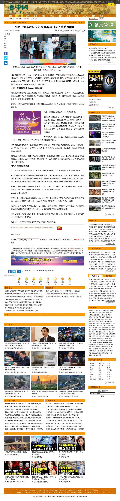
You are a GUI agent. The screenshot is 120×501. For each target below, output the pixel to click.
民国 (97, 349)
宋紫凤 (92, 363)
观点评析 (19, 18)
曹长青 (101, 379)
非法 (14, 455)
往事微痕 (96, 319)
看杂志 (53, 492)
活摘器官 (96, 315)
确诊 (5, 43)
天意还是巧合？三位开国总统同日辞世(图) (102, 50)
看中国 (19, 8)
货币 (100, 332)
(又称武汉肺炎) (98, 310)
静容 (100, 374)
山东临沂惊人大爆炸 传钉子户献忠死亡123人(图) (21, 406)
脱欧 (107, 329)
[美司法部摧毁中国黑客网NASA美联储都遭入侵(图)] (95, 165)
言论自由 (91, 344)
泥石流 (8, 348)
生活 (85, 16)
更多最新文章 (110, 243)
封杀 (5, 47)
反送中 (109, 325)
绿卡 (104, 346)
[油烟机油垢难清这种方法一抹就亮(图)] (44, 352)
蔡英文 (113, 334)
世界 (68, 16)
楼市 (94, 334)
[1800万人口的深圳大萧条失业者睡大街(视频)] (71, 461)
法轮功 (90, 340)
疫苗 (97, 317)
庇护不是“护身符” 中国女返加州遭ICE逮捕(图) (109, 159)
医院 (68, 348)
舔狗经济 (45, 482)
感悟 (101, 353)
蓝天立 (39, 348)
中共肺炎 (91, 310)
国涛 (8, 372)
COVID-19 (94, 313)
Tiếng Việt (88, 490)
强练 (46, 396)
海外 (110, 346)
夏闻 (108, 368)
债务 (113, 329)
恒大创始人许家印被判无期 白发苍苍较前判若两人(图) (23, 420)
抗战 (103, 349)
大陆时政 (11, 18)
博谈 (52, 16)
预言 (40, 396)
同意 (111, 4)
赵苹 (108, 372)
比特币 (96, 332)
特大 (76, 30)
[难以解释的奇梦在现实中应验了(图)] (95, 173)
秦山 (91, 374)
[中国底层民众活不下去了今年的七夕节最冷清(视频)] (44, 461)
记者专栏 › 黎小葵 (76, 22)
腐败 (95, 327)
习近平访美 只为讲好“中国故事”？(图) (100, 236)
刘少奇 (102, 351)
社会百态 (26, 18)
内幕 (102, 325)
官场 (27, 16)
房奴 (65, 482)
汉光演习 (91, 319)
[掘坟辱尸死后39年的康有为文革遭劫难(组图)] (95, 206)
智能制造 (63, 457)
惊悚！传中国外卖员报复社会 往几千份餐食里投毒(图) (23, 403)
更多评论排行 (110, 302)
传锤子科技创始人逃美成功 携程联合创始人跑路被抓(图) (64, 412)
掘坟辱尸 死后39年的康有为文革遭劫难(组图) (108, 208)
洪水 (100, 317)
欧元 (107, 332)
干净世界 (27, 492)
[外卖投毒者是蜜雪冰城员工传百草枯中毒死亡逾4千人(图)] (71, 328)
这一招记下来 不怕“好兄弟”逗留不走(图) (101, 229)
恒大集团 (48, 348)
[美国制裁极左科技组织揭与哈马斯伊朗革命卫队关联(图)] (95, 181)
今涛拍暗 (102, 363)
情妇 (90, 327)
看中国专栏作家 (95, 360)
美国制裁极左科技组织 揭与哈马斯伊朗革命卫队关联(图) (109, 184)
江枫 (100, 377)
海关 (90, 346)
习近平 (103, 313)
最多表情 (109, 276)
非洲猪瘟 (106, 336)
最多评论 (95, 276)
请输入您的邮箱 (102, 391)
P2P (114, 336)
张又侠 (108, 313)
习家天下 (18, 482)
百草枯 (72, 348)
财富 (100, 334)
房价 (100, 336)
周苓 (91, 370)
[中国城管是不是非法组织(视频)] (17, 437)
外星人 (90, 355)
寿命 (94, 355)
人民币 (103, 332)
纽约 (60, 16)
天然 (42, 372)
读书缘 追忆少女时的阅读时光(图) (99, 60)
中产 (103, 334)
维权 (102, 338)
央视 (100, 344)
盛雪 (100, 372)
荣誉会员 (73, 248)
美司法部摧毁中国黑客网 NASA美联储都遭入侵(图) (109, 167)
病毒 (68, 75)
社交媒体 (94, 329)
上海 (5, 38)
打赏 (65, 30)
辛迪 (108, 379)
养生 (100, 355)
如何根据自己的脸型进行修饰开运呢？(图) (102, 231)
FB (98, 329)
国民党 (106, 319)
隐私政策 (63, 490)
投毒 (65, 348)
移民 (105, 344)
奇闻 (93, 16)
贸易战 (99, 313)
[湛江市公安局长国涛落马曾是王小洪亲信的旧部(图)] (17, 352)
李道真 (101, 365)
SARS (104, 342)
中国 (12, 396)
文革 (97, 355)
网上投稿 (24, 490)
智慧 (98, 353)
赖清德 (110, 321)
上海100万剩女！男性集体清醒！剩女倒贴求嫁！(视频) (23, 412)
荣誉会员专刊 (95, 44)
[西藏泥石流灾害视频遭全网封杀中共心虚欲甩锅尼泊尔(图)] (71, 376)
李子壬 (109, 377)
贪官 (112, 325)
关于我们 (46, 490)
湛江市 (16, 372)
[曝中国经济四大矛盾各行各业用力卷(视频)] (71, 437)
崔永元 (94, 325)
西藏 (12, 348)
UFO (95, 321)
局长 (74, 372)
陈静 (100, 370)
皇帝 (108, 351)
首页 (10, 16)
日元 (110, 332)
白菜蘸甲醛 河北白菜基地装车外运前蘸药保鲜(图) (21, 310)
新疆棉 (109, 315)
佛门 (23, 482)
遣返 (93, 346)
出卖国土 (91, 315)
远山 (100, 368)
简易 (108, 363)
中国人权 (34, 18)
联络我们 (33, 490)
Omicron (6, 41)
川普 (104, 310)
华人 (102, 344)
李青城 (109, 374)
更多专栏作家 (110, 382)
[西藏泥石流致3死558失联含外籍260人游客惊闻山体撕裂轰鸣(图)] (95, 116)
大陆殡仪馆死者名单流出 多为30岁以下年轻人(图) (21, 409)
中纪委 (12, 372)
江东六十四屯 (101, 340)
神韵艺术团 (36, 492)
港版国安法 (109, 317)
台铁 (100, 315)
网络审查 (95, 340)
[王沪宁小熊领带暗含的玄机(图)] (95, 149)
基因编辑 (94, 338)
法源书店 (45, 492)
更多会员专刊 (110, 62)
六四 (111, 313)
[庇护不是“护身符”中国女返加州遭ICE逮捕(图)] (95, 157)
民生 (107, 346)
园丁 (91, 372)
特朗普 (107, 310)
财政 (97, 334)
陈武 (35, 348)
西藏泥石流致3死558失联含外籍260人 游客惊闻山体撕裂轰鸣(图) (108, 118)
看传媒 (73, 492)
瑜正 (91, 377)
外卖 (62, 348)
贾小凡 (92, 365)
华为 (93, 327)
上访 (110, 338)
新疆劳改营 (109, 342)
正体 (61, 30)
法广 (90, 329)
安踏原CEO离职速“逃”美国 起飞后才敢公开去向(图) (63, 418)
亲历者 (21, 348)
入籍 (101, 346)
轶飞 (91, 368)
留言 (68, 30)
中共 (98, 321)
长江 (94, 317)
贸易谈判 (108, 323)
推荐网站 (19, 492)
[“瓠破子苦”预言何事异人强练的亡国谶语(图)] (44, 376)
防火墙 (99, 338)
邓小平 (94, 351)
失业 (35, 457)
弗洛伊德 (91, 321)
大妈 (97, 336)
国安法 (90, 317)
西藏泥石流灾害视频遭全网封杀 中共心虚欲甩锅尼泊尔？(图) (109, 126)
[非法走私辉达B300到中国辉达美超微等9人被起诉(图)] (95, 132)
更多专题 (111, 108)
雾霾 (90, 338)
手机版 (57, 30)
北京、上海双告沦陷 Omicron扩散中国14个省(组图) (63, 291)
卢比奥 (111, 310)
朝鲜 (100, 329)
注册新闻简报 (95, 387)
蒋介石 (111, 349)
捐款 (39, 490)
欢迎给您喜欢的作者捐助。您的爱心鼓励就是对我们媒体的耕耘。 (33, 227)
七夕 (35, 482)
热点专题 (93, 96)
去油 (45, 372)
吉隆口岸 (16, 348)
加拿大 (104, 329)
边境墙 (97, 323)
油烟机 (36, 372)
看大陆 (13, 22)
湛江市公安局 (22, 372)
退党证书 (88, 492)
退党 (110, 319)
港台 (43, 16)
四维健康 (93, 379)
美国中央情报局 (65, 372)
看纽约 (67, 492)
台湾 (110, 334)
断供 (68, 482)
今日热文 (8, 324)
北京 (5, 36)
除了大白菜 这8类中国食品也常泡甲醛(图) (18, 308)
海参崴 (106, 334)
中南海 (99, 325)
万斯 (101, 323)
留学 (112, 344)
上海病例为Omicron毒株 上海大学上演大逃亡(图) (62, 294)
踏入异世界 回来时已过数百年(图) (99, 55)
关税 (94, 323)
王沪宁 (113, 323)
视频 (101, 16)
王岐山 (106, 321)
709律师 (106, 338)
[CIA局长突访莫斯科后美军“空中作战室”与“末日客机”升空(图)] (71, 352)
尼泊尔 (16, 396)
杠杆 (90, 332)
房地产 (90, 334)
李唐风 (109, 370)
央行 (110, 329)
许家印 (43, 348)
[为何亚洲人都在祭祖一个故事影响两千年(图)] (95, 189)
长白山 (90, 342)
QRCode (25, 271)
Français (79, 490)
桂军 (100, 349)
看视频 (60, 492)
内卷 (68, 457)
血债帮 (13, 482)
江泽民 (90, 325)
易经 (90, 353)
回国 (98, 346)
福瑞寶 (80, 492)
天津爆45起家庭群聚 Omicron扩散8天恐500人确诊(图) (64, 296)
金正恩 (102, 321)
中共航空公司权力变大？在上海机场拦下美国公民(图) (22, 426)
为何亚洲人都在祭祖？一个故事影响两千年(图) (109, 192)
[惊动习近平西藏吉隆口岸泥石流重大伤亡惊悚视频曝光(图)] (95, 198)
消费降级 (39, 457)
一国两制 (112, 327)
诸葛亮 (111, 351)
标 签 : (7, 34)
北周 (43, 396)
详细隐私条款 (110, 2)
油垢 (39, 372)
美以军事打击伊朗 (95, 99)
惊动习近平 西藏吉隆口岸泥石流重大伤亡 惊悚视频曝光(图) (108, 200)
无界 (102, 492)
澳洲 (94, 349)
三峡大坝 (104, 315)
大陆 (19, 16)
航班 (5, 45)
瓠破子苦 (36, 396)
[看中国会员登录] (102, 25)
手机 (104, 353)
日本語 (96, 490)
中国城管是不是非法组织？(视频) (16, 452)
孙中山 (106, 349)
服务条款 (55, 490)
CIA (71, 372)
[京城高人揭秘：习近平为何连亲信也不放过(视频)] (17, 461)
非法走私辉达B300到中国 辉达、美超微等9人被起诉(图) (108, 134)
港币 (112, 332)
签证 (95, 346)
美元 (93, 332)
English (70, 490)
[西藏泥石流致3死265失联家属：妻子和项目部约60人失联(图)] (17, 376)
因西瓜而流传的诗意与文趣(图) (98, 48)
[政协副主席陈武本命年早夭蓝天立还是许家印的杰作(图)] (44, 328)
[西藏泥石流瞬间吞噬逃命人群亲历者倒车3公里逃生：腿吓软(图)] (17, 328)
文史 (76, 16)
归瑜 (108, 365)
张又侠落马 (92, 102)
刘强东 (93, 336)
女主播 (96, 344)
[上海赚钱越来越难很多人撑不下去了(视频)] (44, 437)
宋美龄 (90, 351)
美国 (35, 16)
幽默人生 (94, 353)
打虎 (101, 327)
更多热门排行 (110, 271)
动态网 (96, 492)
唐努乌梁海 (109, 340)
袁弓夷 (103, 317)
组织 (17, 455)
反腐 (98, 327)
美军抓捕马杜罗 (94, 105)
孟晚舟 (90, 323)
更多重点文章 (110, 214)
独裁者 (9, 482)
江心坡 (100, 342)
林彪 (98, 351)
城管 (11, 455)
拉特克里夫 (79, 372)
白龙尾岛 (95, 342)
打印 (72, 30)
